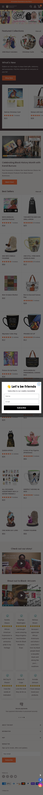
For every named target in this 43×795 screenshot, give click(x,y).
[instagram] (40, 785)
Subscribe (21, 408)
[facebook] (40, 780)
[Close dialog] (38, 384)
